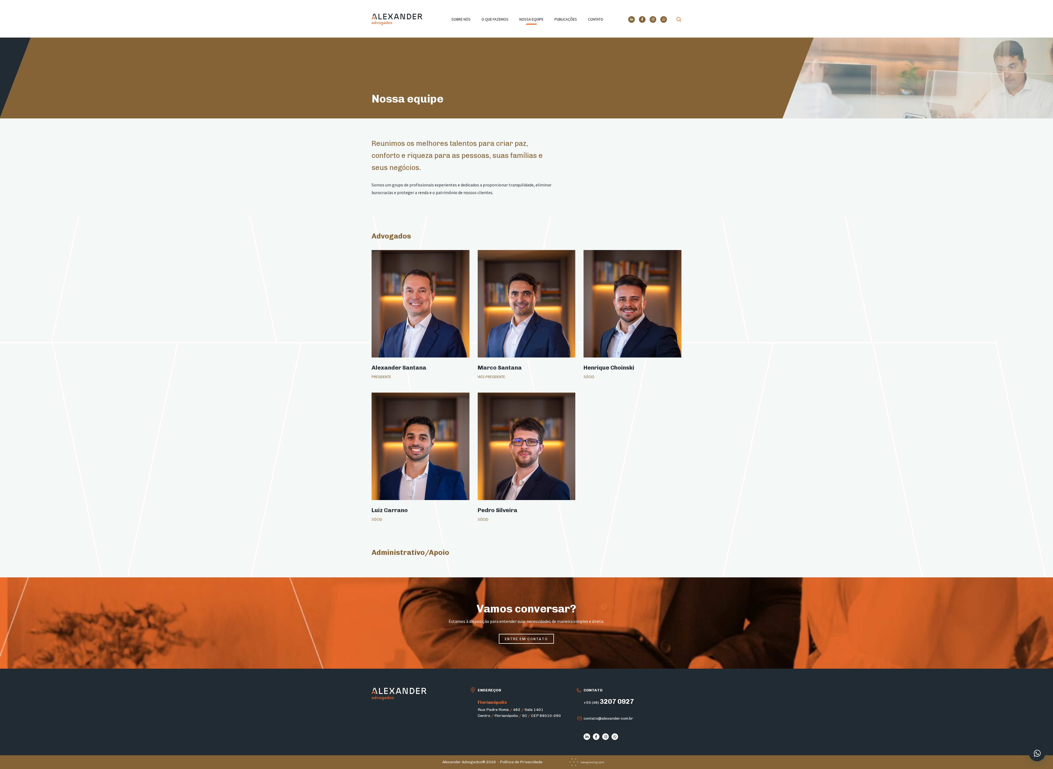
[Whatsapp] (663, 19)
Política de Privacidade (521, 762)
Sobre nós (461, 19)
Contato (595, 19)
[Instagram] (653, 19)
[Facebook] (642, 19)
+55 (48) (609, 702)
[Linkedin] (631, 19)
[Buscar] (678, 19)
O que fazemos (495, 19)
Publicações (565, 19)
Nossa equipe (531, 19)
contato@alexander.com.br (608, 718)
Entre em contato (526, 639)
